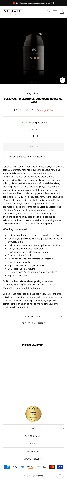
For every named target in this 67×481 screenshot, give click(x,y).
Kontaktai (33, 451)
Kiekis (33, 130)
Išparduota (14, 393)
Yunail (32, 428)
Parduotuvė (33, 435)
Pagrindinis (32, 93)
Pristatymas (33, 316)
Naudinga (32, 443)
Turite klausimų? (33, 323)
